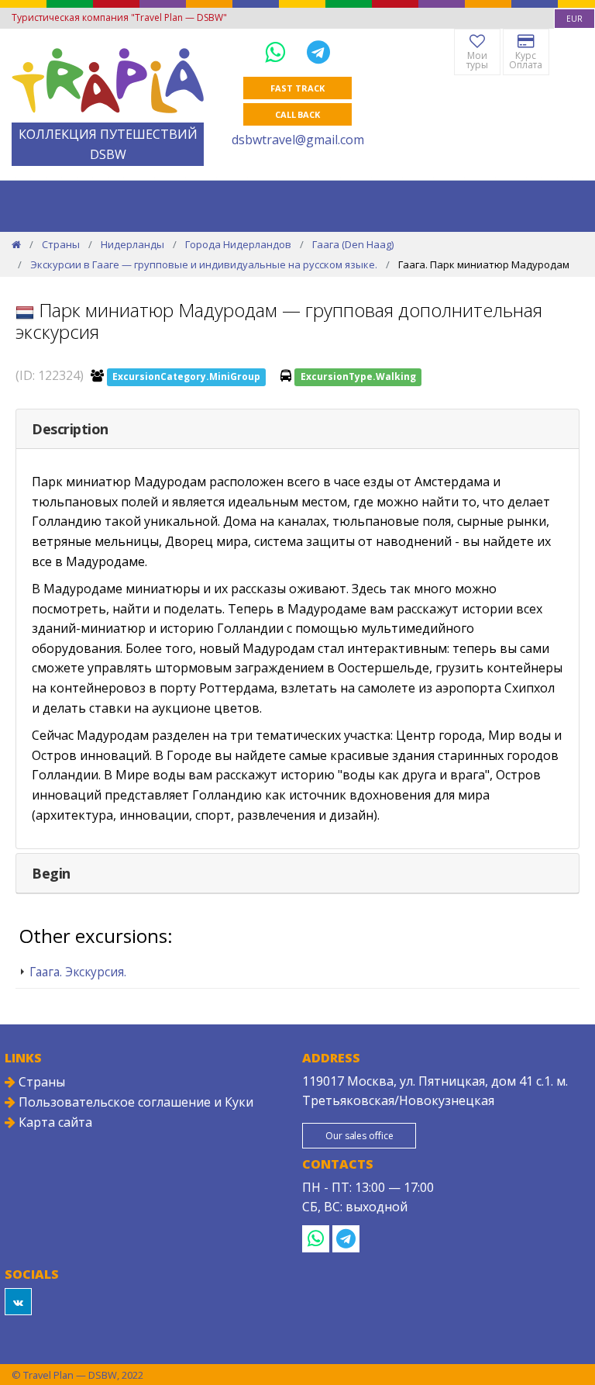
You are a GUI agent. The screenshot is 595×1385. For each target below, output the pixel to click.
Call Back (297, 114)
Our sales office (359, 1135)
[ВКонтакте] (18, 1301)
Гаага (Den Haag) (353, 244)
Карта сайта (53, 1122)
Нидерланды (132, 244)
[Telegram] (318, 51)
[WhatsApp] (278, 51)
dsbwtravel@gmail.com (298, 139)
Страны (61, 244)
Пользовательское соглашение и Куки (134, 1101)
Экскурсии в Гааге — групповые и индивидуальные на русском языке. (203, 264)
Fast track (297, 88)
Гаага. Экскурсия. (77, 971)
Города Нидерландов (238, 244)
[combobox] (574, 19)
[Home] (16, 244)
